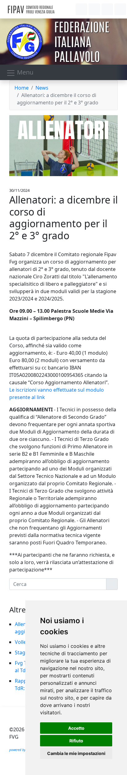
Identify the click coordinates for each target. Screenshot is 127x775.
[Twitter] (120, 9)
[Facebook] (81, 9)
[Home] (45, 9)
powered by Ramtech (24, 750)
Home (21, 87)
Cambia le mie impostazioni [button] (76, 753)
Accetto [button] (76, 728)
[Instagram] (94, 9)
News (41, 87)
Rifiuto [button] (76, 740)
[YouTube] (107, 9)
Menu (24, 72)
